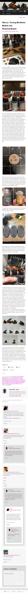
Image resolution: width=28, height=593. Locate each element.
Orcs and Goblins (5, 381)
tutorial (12, 177)
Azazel (5, 411)
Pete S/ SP (5, 472)
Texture (3, 382)
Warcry (7, 377)
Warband (22, 382)
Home (3, 11)
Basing (21, 377)
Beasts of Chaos (20, 379)
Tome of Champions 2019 (15, 382)
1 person (9, 421)
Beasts (15, 379)
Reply (5, 423)
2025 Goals (20, 11)
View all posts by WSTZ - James (15, 396)
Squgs (23, 381)
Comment (20, 583)
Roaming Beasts (19, 381)
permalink (9, 384)
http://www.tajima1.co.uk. (7, 309)
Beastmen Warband (10, 379)
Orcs (25, 380)
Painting (3, 377)
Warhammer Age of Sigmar (10, 383)
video (8, 292)
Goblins (9, 380)
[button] (7, 196)
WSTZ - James (15, 31)
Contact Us (8, 13)
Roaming (13, 381)
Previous (20, 17)
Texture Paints (8, 382)
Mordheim (22, 376)
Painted (10, 381)
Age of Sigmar (13, 376)
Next (24, 17)
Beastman (4, 379)
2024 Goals (15, 11)
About (3, 13)
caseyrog (5, 555)
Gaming (18, 376)
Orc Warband (21, 380)
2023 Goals (9, 11)
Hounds (12, 380)
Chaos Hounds (5, 380)
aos (19, 377)
